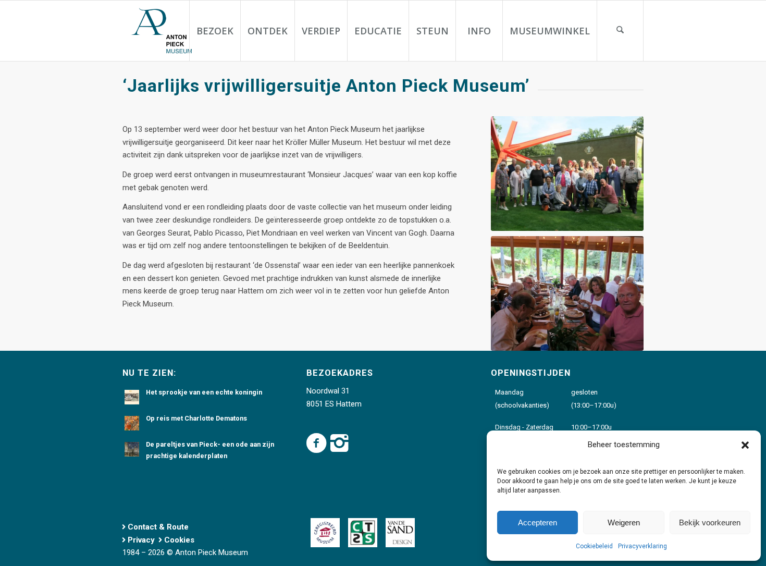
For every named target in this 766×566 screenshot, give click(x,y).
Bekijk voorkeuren (709, 522)
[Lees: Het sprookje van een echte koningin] (131, 397)
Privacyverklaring (642, 546)
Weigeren (624, 522)
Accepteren (537, 522)
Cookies (179, 540)
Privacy (141, 540)
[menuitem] (214, 31)
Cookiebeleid (594, 546)
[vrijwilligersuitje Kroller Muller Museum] (567, 173)
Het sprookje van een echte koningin (204, 392)
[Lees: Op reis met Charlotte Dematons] (131, 423)
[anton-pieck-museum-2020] (160, 31)
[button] (745, 445)
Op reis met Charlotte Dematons (196, 418)
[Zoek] (620, 31)
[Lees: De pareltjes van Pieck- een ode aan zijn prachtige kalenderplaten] (131, 449)
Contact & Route (158, 527)
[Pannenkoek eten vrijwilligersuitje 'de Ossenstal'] (567, 293)
